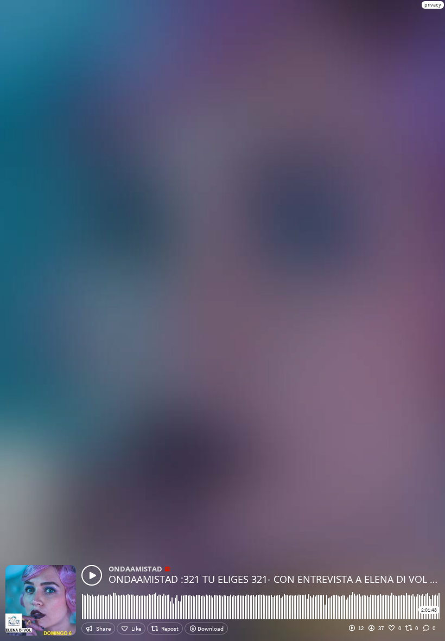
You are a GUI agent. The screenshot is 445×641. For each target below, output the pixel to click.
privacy (432, 4)
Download (210, 628)
